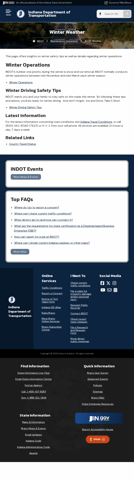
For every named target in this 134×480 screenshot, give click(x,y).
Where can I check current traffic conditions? (43, 213)
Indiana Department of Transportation (49, 13)
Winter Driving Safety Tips (25, 107)
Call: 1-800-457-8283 (33, 391)
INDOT (40, 41)
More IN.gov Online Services (51, 320)
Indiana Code (33, 440)
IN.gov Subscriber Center (52, 328)
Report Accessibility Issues (97, 429)
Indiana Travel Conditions (96, 122)
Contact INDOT (79, 313)
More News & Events (26, 176)
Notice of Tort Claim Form (50, 300)
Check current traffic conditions (80, 284)
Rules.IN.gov (48, 312)
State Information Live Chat (33, 372)
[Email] (109, 290)
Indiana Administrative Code (33, 447)
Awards (33, 453)
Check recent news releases (78, 320)
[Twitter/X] (108, 283)
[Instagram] (114, 283)
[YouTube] (102, 290)
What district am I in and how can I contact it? (43, 220)
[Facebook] (102, 283)
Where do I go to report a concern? (36, 207)
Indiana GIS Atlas (51, 307)
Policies (97, 385)
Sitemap (98, 391)
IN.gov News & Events (33, 428)
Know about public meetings (79, 340)
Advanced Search (97, 379)
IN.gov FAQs (97, 397)
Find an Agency (33, 385)
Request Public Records (79, 306)
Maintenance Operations (64, 41)
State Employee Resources (98, 404)
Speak (97, 439)
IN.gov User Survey (98, 372)
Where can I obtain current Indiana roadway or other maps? (52, 243)
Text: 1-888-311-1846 (33, 397)
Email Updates (33, 434)
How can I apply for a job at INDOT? (36, 237)
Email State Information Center (33, 379)
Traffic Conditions (52, 287)
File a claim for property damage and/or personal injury (80, 295)
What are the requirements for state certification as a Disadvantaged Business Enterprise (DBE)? (64, 228)
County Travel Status (22, 144)
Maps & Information (33, 422)
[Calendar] (115, 290)
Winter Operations (21, 82)
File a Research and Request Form (79, 330)
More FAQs (20, 251)
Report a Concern (52, 293)
